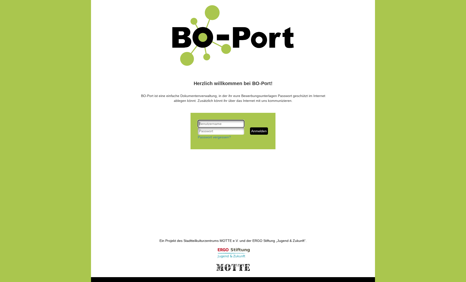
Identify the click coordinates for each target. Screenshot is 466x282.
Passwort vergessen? (214, 137)
